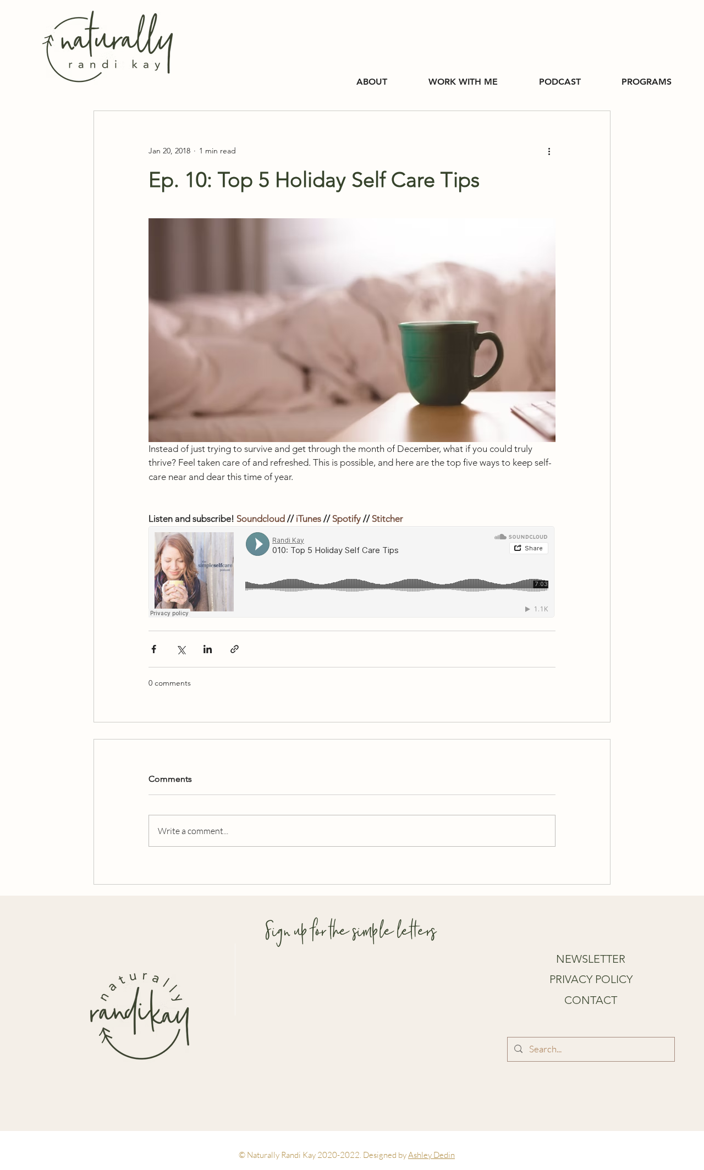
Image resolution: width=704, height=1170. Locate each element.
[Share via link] (234, 649)
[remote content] (352, 573)
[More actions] (549, 150)
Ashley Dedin (431, 1155)
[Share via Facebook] (153, 649)
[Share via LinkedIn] (207, 649)
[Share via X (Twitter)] (180, 649)
